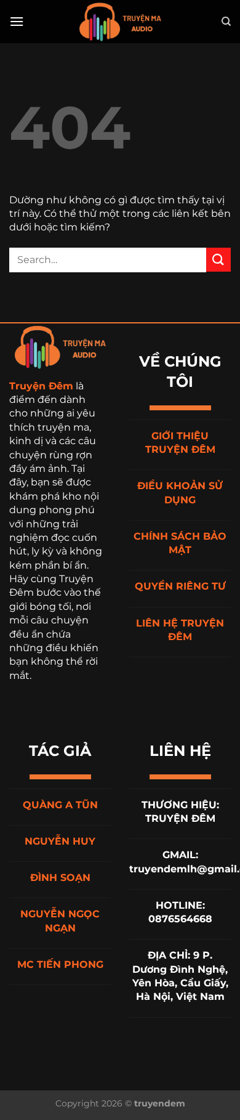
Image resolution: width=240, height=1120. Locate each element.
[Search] (226, 21)
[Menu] (16, 21)
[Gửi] (218, 260)
